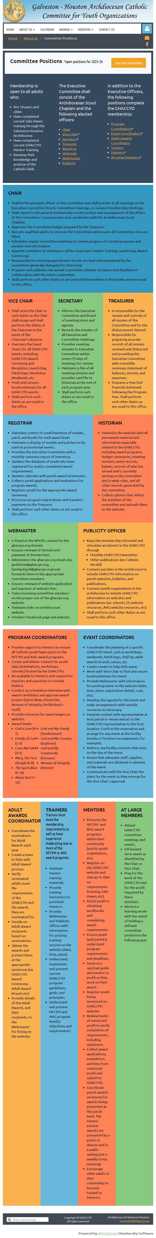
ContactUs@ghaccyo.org (134, 1220)
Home (13, 38)
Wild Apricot (108, 1233)
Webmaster (71, 158)
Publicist (69, 163)
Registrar (69, 149)
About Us (31, 38)
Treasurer (69, 144)
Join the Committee (128, 63)
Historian (69, 153)
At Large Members (125, 157)
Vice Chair (70, 134)
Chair (66, 129)
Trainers (117, 148)
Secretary (69, 139)
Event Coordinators (126, 133)
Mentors (117, 152)
